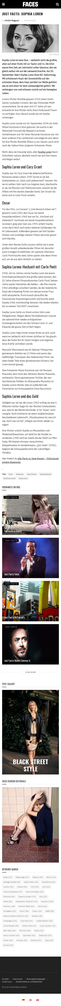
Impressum (18, 979)
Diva (11, 474)
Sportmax (29, 935)
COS (35, 887)
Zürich (8, 945)
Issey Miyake (11, 926)
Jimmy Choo (29, 926)
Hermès (37, 916)
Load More (30, 672)
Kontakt (5, 979)
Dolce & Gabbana (13, 892)
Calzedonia (48, 882)
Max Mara (10, 931)
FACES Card (7, 982)
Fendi (42, 906)
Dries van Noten (35, 892)
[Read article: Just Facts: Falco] (30, 558)
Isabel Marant (44, 921)
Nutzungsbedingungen (36, 979)
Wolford (36, 940)
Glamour (20, 474)
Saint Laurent (11, 935)
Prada (38, 931)
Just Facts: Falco (11, 574)
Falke (8, 902)
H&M (50, 911)
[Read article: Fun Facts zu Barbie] (30, 515)
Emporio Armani (27, 897)
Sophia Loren (44, 151)
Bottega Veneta (12, 882)
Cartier (8, 887)
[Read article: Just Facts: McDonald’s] (30, 601)
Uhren (8, 940)
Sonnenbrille (45, 474)
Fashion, (9, 906)
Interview (27, 921)
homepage (10, 921)
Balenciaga (22, 877)
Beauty (38, 877)
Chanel (22, 887)
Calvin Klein (31, 882)
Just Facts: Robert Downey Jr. (17, 660)
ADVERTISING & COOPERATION (29, 982)
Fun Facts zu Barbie (13, 531)
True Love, (23, 478)
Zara (49, 940)
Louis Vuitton (48, 926)
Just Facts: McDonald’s (14, 617)
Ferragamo (10, 911)
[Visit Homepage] (30, 4)
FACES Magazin (12, 20)
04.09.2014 (30, 20)
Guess (37, 911)
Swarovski (45, 935)
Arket (8, 877)
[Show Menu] (3, 4)
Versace (22, 940)
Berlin (51, 877)
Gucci (24, 911)
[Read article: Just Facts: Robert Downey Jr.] (30, 644)
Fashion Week (26, 906)
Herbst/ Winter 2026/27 (16, 916)
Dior (46, 887)
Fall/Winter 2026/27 (27, 902)
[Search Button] (57, 4)
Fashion (47, 902)
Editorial (9, 897)
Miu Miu (25, 931)
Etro (43, 897)
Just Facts (32, 474)
